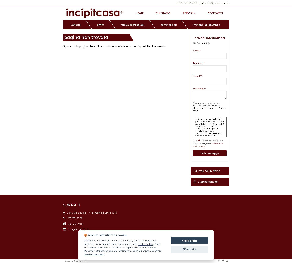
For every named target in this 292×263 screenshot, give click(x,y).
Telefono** (199, 63)
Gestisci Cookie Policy (76, 261)
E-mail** (197, 76)
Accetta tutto (189, 240)
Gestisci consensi (94, 254)
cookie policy (145, 244)
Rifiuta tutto (189, 249)
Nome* (197, 50)
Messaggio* (199, 88)
